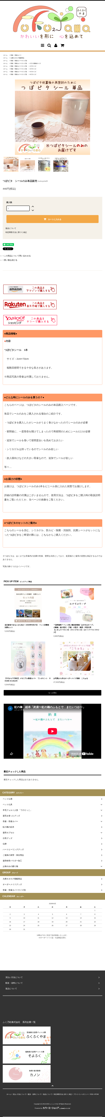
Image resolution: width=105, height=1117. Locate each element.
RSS (91, 1094)
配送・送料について (34, 1094)
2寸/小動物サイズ (35, 63)
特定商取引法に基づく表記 (16, 232)
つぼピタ (12, 422)
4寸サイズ (33, 69)
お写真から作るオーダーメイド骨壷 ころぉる (70, 678)
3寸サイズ (33, 66)
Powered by (38, 1108)
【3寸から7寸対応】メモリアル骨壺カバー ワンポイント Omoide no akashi (27, 679)
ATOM (96, 1094)
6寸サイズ (33, 74)
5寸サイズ (33, 71)
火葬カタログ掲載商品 (17, 58)
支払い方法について (19, 1094)
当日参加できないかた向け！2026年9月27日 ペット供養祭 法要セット (28, 626)
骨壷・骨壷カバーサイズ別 (19, 60)
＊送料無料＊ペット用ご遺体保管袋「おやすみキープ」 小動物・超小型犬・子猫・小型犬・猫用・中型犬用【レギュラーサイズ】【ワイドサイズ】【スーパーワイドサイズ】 (76, 628)
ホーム (5, 55)
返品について (10, 228)
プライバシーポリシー (80, 1094)
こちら (45, 534)
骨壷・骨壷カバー (16, 55)
